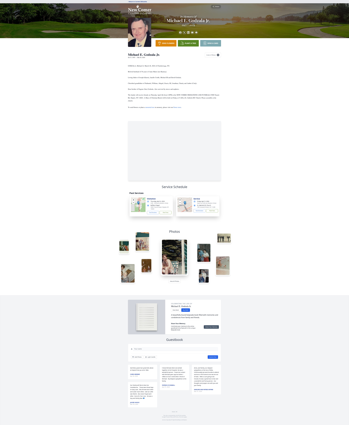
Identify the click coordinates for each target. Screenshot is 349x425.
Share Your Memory (211, 327)
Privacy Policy (169, 417)
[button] (138, 203)
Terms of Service (179, 417)
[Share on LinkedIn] (188, 32)
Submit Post (212, 357)
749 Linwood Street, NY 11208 (206, 207)
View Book (176, 310)
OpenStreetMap (176, 420)
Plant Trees (165, 212)
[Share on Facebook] (180, 32)
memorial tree (150, 107)
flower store (177, 107)
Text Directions (153, 212)
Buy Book (185, 310)
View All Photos (174, 281)
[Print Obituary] (196, 32)
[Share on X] (184, 32)
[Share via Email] (192, 32)
